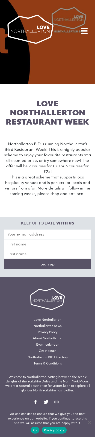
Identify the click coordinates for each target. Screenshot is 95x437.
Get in (47, 350)
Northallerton (47, 325)
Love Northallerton (47, 319)
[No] (89, 422)
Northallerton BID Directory (47, 357)
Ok (35, 430)
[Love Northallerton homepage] (30, 29)
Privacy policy (54, 430)
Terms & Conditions (47, 363)
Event (47, 344)
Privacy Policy (47, 332)
